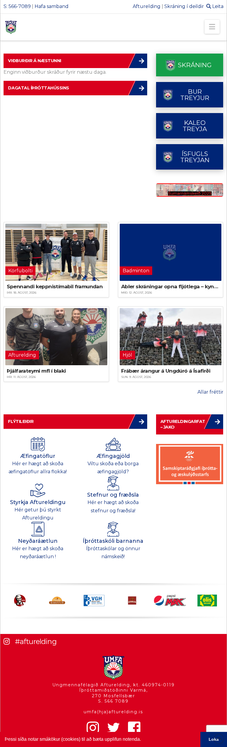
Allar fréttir (210, 392)
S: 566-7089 (17, 6)
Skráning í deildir (184, 6)
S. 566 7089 (113, 701)
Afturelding (146, 6)
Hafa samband (52, 6)
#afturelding (35, 641)
